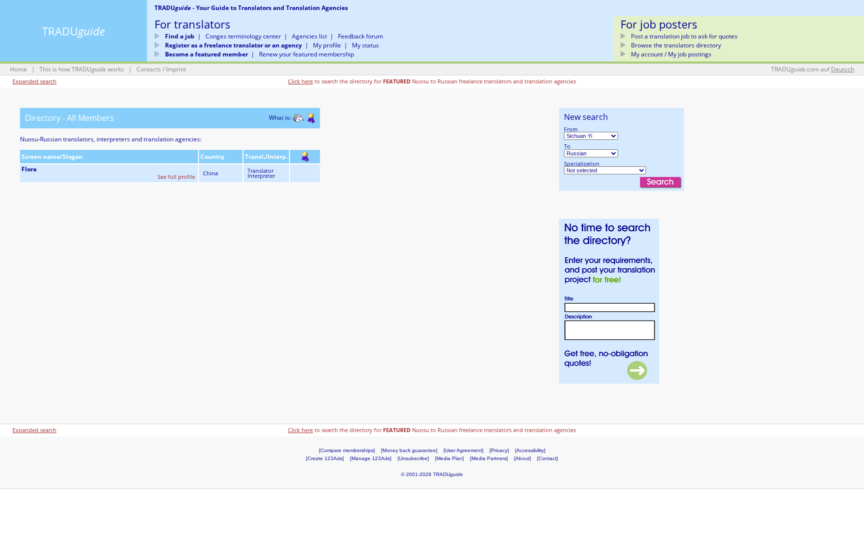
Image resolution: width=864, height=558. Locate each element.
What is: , (288, 117)
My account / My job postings (671, 54)
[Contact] (547, 458)
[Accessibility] (530, 450)
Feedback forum (360, 36)
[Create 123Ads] (325, 458)
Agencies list (309, 36)
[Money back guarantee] (409, 450)
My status (365, 45)
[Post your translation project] (609, 300)
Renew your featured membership (306, 54)
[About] (522, 458)
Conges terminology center (243, 36)
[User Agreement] (464, 450)
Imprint (176, 69)
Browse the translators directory (676, 45)
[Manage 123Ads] (371, 458)
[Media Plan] (449, 458)
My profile (327, 45)
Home (18, 69)
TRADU (73, 30)
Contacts (148, 69)
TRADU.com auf (812, 69)
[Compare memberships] (347, 450)
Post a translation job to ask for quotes (684, 36)
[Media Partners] (489, 458)
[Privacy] (499, 450)
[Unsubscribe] (413, 458)
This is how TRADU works (82, 69)
